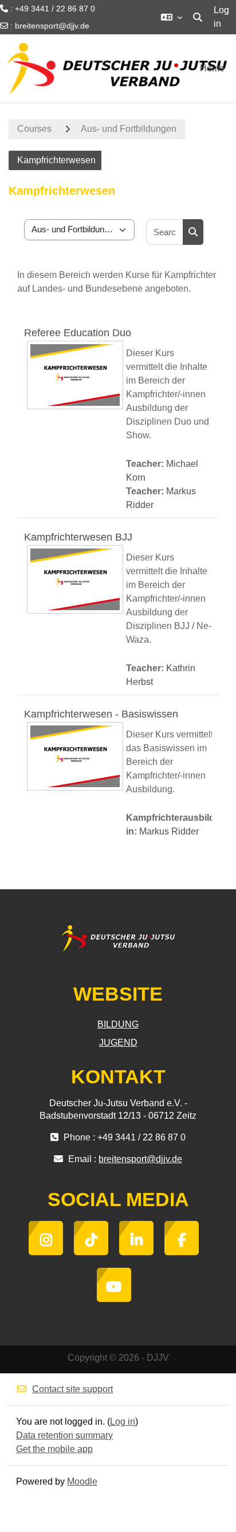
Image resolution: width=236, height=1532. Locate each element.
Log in (221, 17)
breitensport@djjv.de (52, 25)
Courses (34, 129)
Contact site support (72, 1389)
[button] (171, 17)
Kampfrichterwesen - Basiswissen (101, 714)
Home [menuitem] (212, 68)
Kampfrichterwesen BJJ (78, 537)
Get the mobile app (54, 1449)
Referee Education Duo (77, 332)
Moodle (82, 1481)
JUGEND (118, 1042)
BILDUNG (118, 1024)
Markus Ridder (169, 831)
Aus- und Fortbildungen (128, 129)
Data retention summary (64, 1435)
